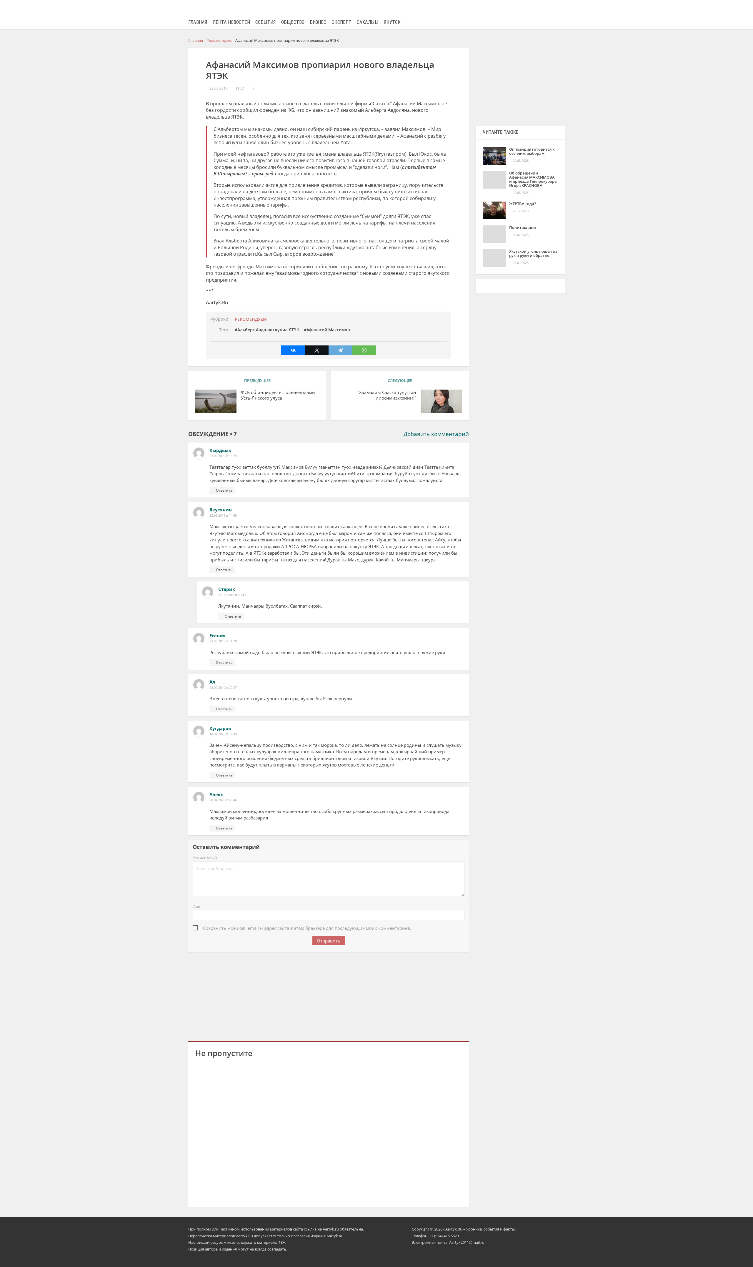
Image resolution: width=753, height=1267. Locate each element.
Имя (196, 906)
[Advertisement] (328, 996)
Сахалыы (368, 22)
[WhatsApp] (364, 350)
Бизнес (318, 22)
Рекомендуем (251, 319)
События (265, 22)
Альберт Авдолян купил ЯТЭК (268, 329)
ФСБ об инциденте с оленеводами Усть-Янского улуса (278, 395)
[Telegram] (340, 350)
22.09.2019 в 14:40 (223, 515)
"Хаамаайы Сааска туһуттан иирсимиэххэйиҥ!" (386, 395)
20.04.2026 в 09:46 (223, 800)
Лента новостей (231, 22)
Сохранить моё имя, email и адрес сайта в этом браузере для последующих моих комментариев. (307, 928)
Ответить (224, 490)
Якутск (392, 22)
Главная (197, 22)
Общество (292, 22)
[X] (317, 350)
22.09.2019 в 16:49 (232, 595)
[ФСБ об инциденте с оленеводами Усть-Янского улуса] (215, 401)
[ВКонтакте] (293, 350)
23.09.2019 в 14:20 (223, 641)
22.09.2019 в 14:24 (223, 455)
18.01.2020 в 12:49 (223, 733)
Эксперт (341, 22)
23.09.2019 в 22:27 (223, 687)
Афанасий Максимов (328, 329)
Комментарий (205, 857)
